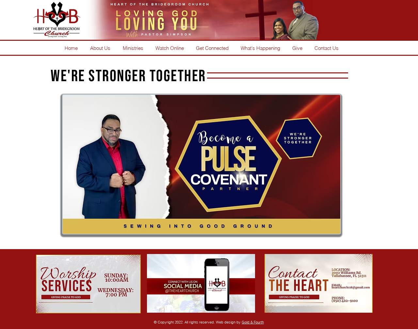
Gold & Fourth (253, 322)
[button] (133, 47)
